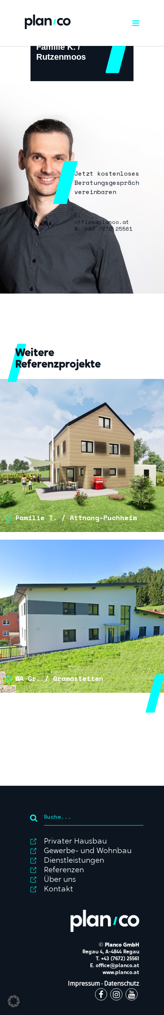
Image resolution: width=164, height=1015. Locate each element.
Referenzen (64, 870)
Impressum (84, 983)
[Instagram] (116, 995)
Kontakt (58, 889)
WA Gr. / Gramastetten (59, 678)
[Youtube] (131, 995)
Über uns (60, 880)
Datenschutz (121, 983)
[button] (13, 1001)
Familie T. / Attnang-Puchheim (76, 517)
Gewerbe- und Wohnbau (88, 851)
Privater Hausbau (75, 841)
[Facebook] (101, 995)
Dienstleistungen (74, 861)
